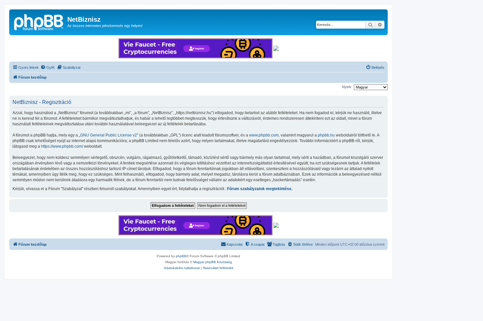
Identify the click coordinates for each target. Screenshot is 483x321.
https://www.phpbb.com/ (62, 146)
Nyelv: (347, 87)
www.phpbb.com (264, 135)
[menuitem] (47, 67)
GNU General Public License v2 (108, 135)
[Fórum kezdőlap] (39, 21)
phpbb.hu (326, 135)
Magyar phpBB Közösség (212, 262)
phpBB (181, 256)
